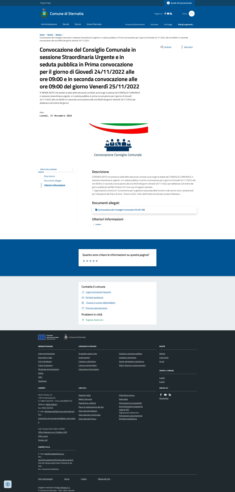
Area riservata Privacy (87, 418)
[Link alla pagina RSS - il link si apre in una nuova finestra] (171, 13)
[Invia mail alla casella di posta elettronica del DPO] (54, 453)
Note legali (123, 399)
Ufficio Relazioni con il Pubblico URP (52, 432)
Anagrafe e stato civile (88, 353)
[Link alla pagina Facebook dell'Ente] (160, 394)
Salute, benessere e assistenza (131, 361)
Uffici (40, 377)
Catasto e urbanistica (87, 361)
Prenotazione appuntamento (130, 415)
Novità (66, 24)
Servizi (78, 24)
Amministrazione (49, 24)
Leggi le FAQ (124, 409)
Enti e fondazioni (45, 361)
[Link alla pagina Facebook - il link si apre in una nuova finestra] (165, 13)
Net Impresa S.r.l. (63, 487)
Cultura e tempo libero (88, 365)
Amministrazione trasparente (131, 406)
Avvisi (161, 361)
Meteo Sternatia (85, 399)
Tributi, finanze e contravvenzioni (132, 365)
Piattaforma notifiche (87, 403)
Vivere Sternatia (94, 24)
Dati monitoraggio (45, 478)
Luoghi (162, 377)
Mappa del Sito (104, 478)
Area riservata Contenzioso (89, 414)
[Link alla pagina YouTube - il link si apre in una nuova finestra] (168, 13)
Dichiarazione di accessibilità (130, 403)
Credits (84, 478)
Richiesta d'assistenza (128, 418)
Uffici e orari (43, 436)
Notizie (59, 34)
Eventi (162, 381)
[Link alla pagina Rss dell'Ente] (169, 394)
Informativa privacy (127, 395)
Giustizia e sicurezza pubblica (130, 353)
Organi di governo (45, 365)
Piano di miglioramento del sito (91, 407)
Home (42, 34)
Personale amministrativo (48, 369)
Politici (40, 373)
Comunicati (163, 357)
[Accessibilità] (8, 484)
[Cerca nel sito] (191, 14)
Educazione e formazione (89, 369)
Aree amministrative (46, 353)
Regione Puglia (45, 3)
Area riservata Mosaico (88, 410)
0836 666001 (51, 404)
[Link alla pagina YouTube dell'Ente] (165, 394)
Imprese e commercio (127, 357)
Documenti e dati (45, 357)
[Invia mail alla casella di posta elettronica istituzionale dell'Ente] (59, 411)
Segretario (42, 381)
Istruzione (154, 24)
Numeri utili (42, 440)
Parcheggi (168, 24)
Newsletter (164, 398)
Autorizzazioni (84, 357)
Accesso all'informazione (135, 24)
